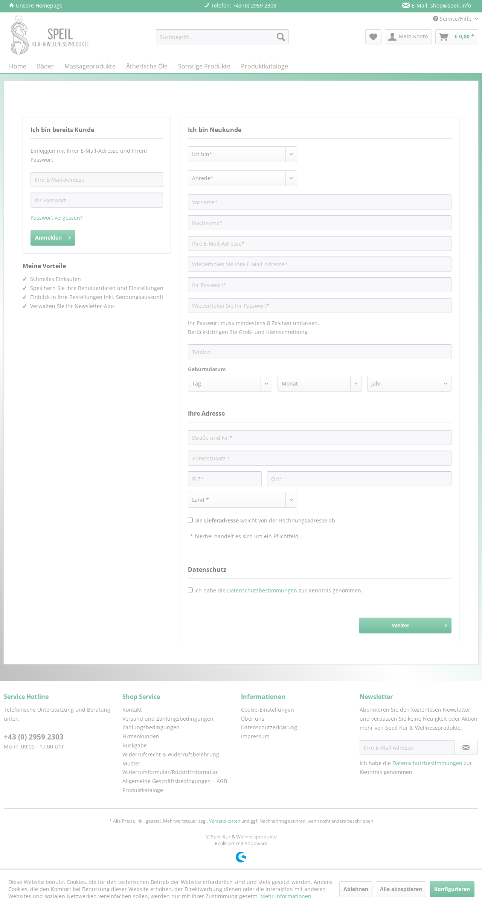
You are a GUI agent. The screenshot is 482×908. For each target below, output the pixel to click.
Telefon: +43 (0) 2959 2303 (242, 5)
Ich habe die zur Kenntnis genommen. (278, 590)
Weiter (400, 625)
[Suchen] (281, 36)
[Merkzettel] (373, 36)
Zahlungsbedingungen (151, 727)
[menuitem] (222, 36)
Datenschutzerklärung (269, 727)
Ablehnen (355, 889)
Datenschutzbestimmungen (262, 590)
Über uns (252, 718)
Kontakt (132, 709)
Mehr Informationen (285, 896)
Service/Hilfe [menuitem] (455, 18)
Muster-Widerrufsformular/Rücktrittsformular (170, 768)
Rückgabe (134, 745)
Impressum (255, 736)
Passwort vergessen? (56, 217)
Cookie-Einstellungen (267, 709)
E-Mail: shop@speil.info (440, 5)
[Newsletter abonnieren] (466, 747)
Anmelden (48, 237)
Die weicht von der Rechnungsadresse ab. (265, 520)
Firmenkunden (140, 736)
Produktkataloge (142, 790)
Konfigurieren (452, 889)
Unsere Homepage (38, 5)
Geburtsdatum (207, 369)
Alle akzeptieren (401, 889)
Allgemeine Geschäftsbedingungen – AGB (174, 781)
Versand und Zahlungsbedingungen (168, 718)
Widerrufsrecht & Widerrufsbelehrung (170, 754)
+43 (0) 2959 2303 (34, 737)
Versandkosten (224, 821)
